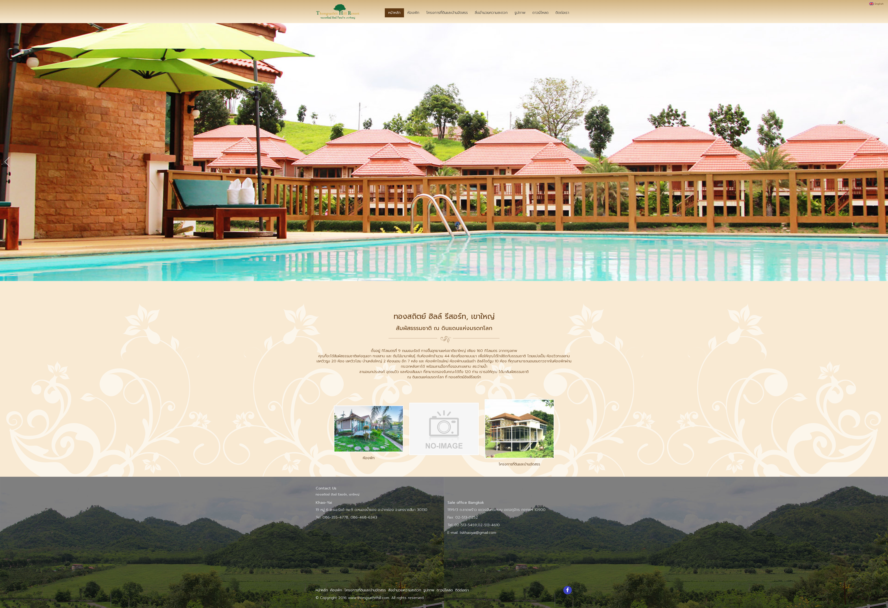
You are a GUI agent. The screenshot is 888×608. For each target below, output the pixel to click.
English (880, 4)
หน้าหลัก (394, 12)
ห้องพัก (413, 12)
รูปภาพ (520, 12)
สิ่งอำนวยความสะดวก (491, 12)
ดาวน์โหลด (540, 12)
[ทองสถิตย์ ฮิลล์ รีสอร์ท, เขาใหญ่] (338, 11)
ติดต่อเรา (562, 12)
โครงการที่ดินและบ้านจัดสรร (447, 12)
